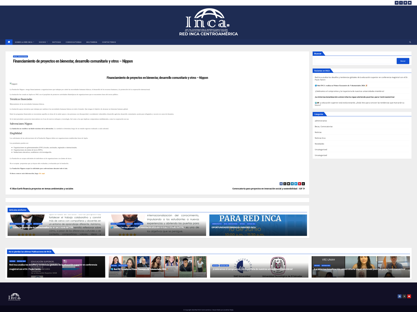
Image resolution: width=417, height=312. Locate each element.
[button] (410, 42)
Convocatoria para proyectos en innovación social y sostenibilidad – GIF (267, 188)
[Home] (8, 42)
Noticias (56, 42)
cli (39, 173)
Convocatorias (74, 42)
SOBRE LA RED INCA (24, 42)
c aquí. (42, 173)
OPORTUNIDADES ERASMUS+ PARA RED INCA (234, 227)
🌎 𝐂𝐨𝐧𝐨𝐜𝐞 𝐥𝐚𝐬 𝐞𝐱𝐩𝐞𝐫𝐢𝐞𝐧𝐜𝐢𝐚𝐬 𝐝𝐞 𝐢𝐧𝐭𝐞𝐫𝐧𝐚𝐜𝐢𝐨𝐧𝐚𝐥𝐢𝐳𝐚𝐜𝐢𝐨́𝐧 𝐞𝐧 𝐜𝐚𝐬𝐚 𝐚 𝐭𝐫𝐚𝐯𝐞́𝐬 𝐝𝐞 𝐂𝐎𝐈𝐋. (42, 227)
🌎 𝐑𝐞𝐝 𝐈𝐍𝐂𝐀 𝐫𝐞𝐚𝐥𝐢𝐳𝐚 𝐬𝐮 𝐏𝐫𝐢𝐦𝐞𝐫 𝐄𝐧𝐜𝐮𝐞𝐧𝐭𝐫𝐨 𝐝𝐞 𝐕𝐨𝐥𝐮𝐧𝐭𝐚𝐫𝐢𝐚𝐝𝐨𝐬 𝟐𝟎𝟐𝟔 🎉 (341, 85)
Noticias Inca (38, 224)
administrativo (217, 224)
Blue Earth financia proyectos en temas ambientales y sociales (42, 188)
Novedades (319, 144)
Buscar (317, 53)
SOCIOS (42, 42)
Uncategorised (321, 149)
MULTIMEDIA (91, 42)
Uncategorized (321, 155)
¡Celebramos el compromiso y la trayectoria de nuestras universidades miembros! (350, 91)
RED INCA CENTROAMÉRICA (208, 33)
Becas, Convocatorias (20, 56)
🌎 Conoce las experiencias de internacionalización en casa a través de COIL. (148, 227)
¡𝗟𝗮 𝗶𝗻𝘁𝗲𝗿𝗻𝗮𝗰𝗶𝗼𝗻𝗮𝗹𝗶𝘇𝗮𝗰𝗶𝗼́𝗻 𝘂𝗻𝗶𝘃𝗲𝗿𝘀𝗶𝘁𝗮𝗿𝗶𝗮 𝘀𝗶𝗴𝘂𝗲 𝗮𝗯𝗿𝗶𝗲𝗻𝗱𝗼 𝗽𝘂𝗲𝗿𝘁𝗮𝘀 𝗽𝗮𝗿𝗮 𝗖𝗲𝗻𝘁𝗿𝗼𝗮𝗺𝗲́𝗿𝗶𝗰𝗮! (355, 97)
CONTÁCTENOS (109, 42)
